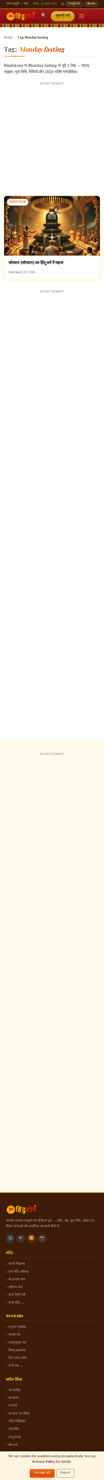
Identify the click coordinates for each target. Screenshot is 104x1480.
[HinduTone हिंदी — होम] (21, 16)
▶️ (31, 1238)
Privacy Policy (43, 1462)
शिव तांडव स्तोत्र (17, 1358)
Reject (65, 1473)
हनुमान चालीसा (17, 1327)
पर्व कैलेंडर (14, 1390)
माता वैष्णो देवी (16, 1295)
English (74, 4)
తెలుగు (91, 4)
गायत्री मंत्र (14, 1335)
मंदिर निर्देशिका (17, 1421)
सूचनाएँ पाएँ (63, 16)
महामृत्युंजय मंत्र (17, 1343)
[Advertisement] (52, 139)
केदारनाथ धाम (16, 1279)
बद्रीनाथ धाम (15, 1287)
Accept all (42, 1473)
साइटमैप (13, 1429)
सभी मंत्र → (15, 1366)
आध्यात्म (13, 1398)
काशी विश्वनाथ (16, 1264)
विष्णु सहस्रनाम (17, 1350)
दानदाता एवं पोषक (19, 1414)
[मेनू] (81, 16)
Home (8, 38)
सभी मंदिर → (16, 1303)
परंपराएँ (12, 1406)
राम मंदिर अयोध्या (18, 1272)
